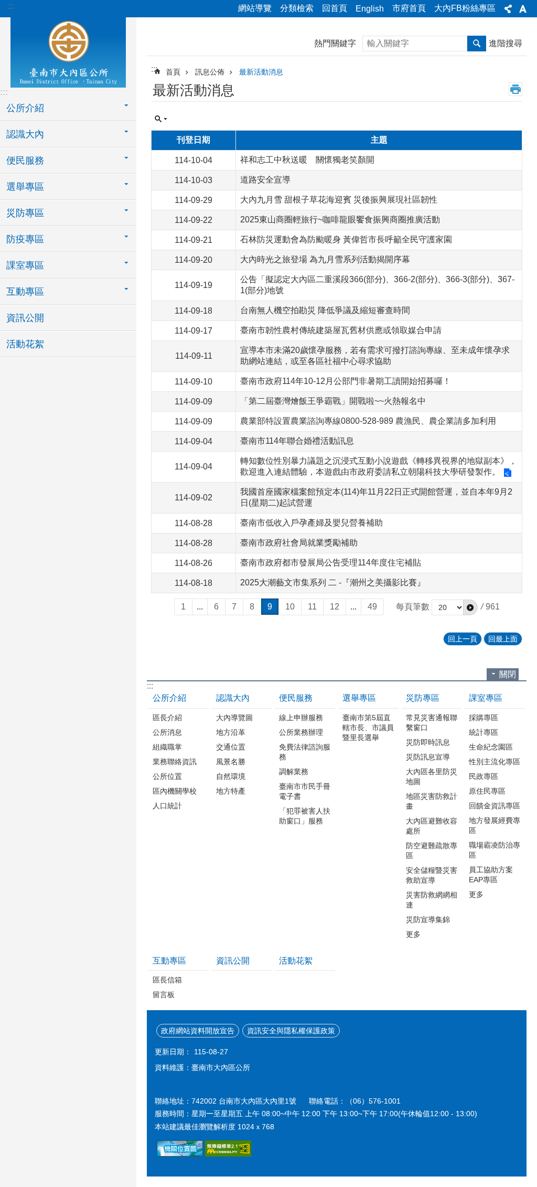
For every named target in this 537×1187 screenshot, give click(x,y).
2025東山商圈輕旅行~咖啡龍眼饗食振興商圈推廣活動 (340, 219)
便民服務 (296, 697)
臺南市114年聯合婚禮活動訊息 (297, 440)
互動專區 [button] (25, 291)
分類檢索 (297, 8)
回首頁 (334, 8)
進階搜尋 (505, 43)
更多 (413, 934)
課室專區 (485, 697)
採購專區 (483, 717)
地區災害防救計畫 (431, 801)
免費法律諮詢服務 (304, 752)
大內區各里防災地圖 (431, 776)
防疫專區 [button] (25, 239)
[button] (470, 607)
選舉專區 (359, 697)
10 (290, 606)
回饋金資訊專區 (494, 805)
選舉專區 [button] (25, 186)
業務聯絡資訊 (175, 761)
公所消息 (167, 732)
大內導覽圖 (234, 717)
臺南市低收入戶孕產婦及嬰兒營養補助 (311, 522)
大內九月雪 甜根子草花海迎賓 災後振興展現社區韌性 (338, 199)
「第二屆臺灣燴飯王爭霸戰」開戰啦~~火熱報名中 (333, 401)
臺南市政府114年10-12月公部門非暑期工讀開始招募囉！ (345, 381)
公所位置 (167, 776)
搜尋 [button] (476, 43)
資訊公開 (25, 318)
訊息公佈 (209, 72)
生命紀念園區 (491, 747)
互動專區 (169, 960)
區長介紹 (167, 717)
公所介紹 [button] (25, 108)
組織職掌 (167, 747)
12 (334, 606)
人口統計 (167, 805)
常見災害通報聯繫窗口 (431, 722)
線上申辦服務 (301, 717)
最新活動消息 (261, 72)
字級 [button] (523, 9)
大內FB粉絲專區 (465, 8)
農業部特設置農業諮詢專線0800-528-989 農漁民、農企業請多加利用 (368, 420)
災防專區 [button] (25, 213)
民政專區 (483, 776)
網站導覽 (255, 8)
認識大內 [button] (25, 134)
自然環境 (230, 776)
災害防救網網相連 (431, 900)
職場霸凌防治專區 (494, 850)
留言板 (164, 994)
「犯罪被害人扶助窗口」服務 (304, 816)
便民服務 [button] (25, 160)
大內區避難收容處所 (431, 826)
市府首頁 (409, 8)
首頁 (173, 72)
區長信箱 (167, 980)
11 (312, 606)
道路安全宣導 (265, 179)
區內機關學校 (175, 791)
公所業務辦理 (301, 732)
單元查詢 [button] (161, 119)
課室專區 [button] (25, 265)
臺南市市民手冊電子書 (304, 791)
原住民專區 (487, 791)
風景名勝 (230, 761)
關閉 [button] (507, 674)
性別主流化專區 (494, 761)
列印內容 (515, 89)
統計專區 (483, 732)
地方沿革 (230, 732)
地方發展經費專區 (494, 825)
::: (11, 6)
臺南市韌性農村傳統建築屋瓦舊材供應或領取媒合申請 (341, 330)
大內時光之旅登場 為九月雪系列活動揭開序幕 (325, 259)
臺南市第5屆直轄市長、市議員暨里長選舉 (368, 727)
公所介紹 (169, 697)
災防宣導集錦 (428, 919)
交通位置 (230, 747)
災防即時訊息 (428, 742)
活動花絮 (25, 344)
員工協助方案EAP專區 (491, 874)
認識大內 (233, 697)
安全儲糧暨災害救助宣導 (431, 875)
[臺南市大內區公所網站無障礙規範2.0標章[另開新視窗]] (180, 1154)
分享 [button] (508, 9)
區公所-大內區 (68, 51)
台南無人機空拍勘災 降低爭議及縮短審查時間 (325, 310)
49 (372, 606)
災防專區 (422, 697)
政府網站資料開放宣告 (197, 1030)
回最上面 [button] (503, 639)
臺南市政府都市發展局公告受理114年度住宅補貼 (330, 562)
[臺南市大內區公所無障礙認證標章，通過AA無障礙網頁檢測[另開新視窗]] (228, 1154)
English (370, 8)
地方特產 (230, 791)
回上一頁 (462, 639)
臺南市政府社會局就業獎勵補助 (299, 542)
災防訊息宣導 (428, 757)
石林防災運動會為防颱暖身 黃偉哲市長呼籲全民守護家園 (346, 239)
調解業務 (293, 771)
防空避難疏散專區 (431, 850)
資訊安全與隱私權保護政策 (291, 1030)
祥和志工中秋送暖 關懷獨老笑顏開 (307, 159)
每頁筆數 (412, 606)
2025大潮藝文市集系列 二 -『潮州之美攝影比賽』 (332, 582)
